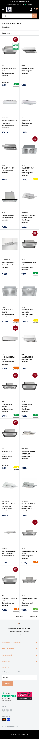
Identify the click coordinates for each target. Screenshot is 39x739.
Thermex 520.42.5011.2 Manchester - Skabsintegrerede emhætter (9, 124)
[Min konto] (31, 9)
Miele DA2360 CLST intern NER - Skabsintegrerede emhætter (28, 171)
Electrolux (6, 259)
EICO (23, 118)
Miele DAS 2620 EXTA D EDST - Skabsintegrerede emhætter (9, 601)
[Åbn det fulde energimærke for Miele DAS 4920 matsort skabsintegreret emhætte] (16, 415)
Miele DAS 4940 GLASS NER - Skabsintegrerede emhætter (29, 601)
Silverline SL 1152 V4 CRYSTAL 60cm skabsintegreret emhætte (8, 507)
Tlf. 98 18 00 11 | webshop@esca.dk (19, 1)
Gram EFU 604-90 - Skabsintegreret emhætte (28, 70)
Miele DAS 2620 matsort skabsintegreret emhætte (7, 455)
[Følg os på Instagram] (7, 710)
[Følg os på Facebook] (3, 710)
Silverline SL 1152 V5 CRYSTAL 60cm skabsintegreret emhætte (28, 507)
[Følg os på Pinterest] (11, 710)
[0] (35, 9)
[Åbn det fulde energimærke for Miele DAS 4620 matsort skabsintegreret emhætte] (35, 415)
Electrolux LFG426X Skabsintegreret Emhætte (8, 265)
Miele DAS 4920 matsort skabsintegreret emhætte (7, 407)
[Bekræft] (34, 15)
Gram (23, 65)
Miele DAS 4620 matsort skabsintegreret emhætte (27, 407)
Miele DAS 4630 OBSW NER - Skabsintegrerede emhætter (29, 266)
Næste (32, 616)
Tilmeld (7, 684)
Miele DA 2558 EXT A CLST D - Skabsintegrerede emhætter (9, 313)
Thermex (5, 118)
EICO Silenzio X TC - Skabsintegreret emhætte (8, 217)
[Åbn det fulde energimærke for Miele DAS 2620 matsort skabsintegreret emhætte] (16, 467)
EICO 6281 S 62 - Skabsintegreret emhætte (27, 123)
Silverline (25, 212)
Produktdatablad (16, 86)
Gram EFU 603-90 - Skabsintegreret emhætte (28, 359)
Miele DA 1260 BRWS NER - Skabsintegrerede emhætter (8, 360)
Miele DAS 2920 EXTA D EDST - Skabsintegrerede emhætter (29, 554)
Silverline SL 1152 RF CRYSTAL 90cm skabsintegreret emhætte (28, 455)
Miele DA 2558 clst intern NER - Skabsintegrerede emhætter (28, 313)
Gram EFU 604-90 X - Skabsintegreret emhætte (9, 170)
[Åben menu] (3, 9)
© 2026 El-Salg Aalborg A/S (19, 734)
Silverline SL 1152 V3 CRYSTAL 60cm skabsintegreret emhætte (28, 218)
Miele (4, 65)
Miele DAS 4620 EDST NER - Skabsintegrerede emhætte (9, 71)
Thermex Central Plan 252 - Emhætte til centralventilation (9, 553)
